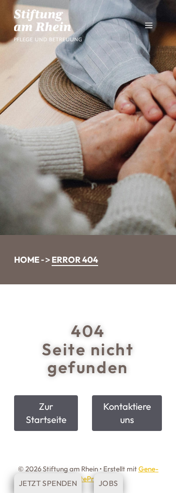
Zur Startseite (46, 412)
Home (26, 259)
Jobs (108, 483)
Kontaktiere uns (127, 412)
